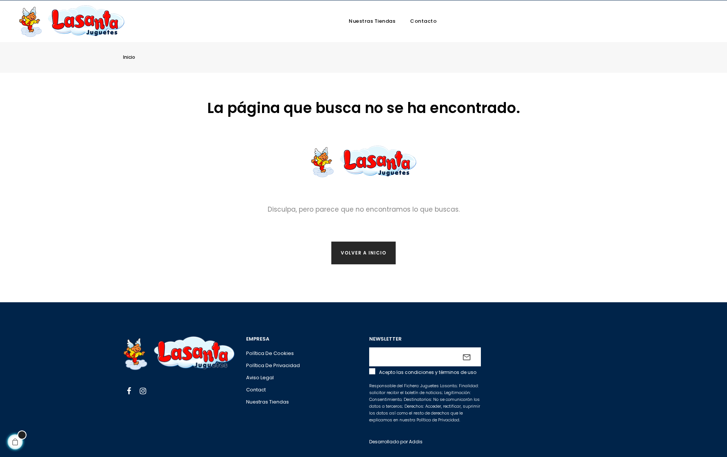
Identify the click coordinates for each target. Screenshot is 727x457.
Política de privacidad (273, 365)
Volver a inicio (363, 253)
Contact (256, 389)
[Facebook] (129, 392)
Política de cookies (270, 353)
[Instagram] (143, 392)
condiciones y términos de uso (440, 372)
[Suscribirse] (466, 356)
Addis (416, 441)
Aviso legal (260, 377)
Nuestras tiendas (267, 401)
